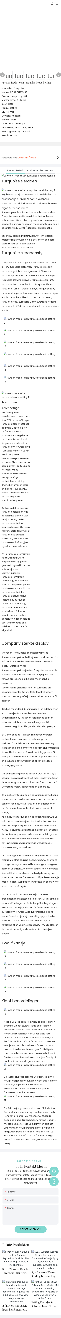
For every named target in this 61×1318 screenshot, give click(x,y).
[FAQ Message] (54, 1181)
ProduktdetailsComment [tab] (40, 170)
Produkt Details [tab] (15, 170)
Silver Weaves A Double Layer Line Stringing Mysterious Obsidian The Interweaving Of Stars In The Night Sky (15, 1271)
